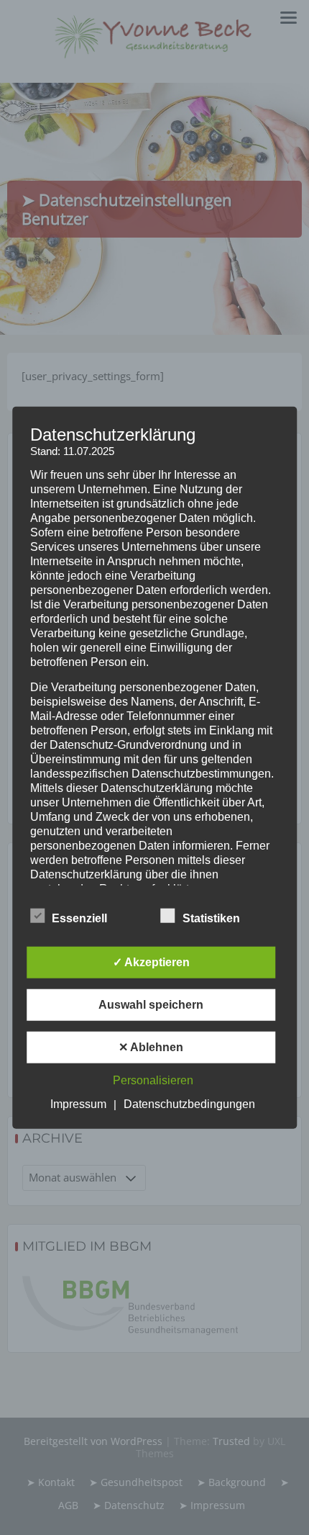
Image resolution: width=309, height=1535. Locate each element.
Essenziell (79, 917)
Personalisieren (153, 1079)
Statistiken (211, 917)
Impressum (78, 1103)
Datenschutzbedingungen (189, 1103)
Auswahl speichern (150, 1004)
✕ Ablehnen (151, 1046)
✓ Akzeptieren (151, 961)
